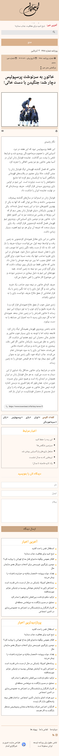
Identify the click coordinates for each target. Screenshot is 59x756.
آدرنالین (34, 51)
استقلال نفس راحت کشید (43, 548)
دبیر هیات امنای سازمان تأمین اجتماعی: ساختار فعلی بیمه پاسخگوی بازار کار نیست (29, 699)
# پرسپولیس (16, 417)
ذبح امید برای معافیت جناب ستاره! (30, 25)
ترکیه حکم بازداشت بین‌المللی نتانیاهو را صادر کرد (32, 597)
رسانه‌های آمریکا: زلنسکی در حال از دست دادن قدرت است (29, 583)
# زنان (5, 417)
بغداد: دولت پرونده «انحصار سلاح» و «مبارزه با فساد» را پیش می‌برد (30, 575)
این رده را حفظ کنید (44, 440)
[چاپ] (56, 131)
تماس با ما (43, 730)
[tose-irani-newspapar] (29, 9)
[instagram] (56, 735)
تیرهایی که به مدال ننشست (41, 457)
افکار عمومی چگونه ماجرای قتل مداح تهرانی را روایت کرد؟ (28, 559)
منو (30, 42)
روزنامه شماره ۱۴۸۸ (49, 51)
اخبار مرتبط (29, 431)
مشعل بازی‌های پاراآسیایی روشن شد (37, 451)
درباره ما (54, 730)
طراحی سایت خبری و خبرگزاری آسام (11, 744)
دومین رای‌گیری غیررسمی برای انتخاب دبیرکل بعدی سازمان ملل (29, 566)
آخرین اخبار (29, 542)
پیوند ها (34, 730)
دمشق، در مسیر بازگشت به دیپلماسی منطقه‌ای (34, 602)
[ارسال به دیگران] (3, 131)
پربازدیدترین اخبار (29, 622)
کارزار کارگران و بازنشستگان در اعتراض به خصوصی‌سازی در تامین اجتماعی (29, 610)
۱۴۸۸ (45, 58)
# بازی (28, 417)
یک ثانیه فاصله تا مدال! (42, 463)
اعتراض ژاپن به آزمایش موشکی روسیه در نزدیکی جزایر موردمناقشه (30, 590)
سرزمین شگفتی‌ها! (44, 446)
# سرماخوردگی (50, 422)
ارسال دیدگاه (29, 529)
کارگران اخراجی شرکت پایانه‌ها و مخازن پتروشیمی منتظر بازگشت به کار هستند (29, 709)
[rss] (53, 735)
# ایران (37, 417)
